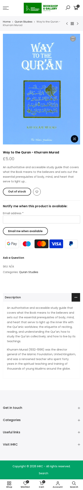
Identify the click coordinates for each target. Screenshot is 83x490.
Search (43, 473)
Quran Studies (23, 21)
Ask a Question (13, 258)
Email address (13, 213)
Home (7, 21)
